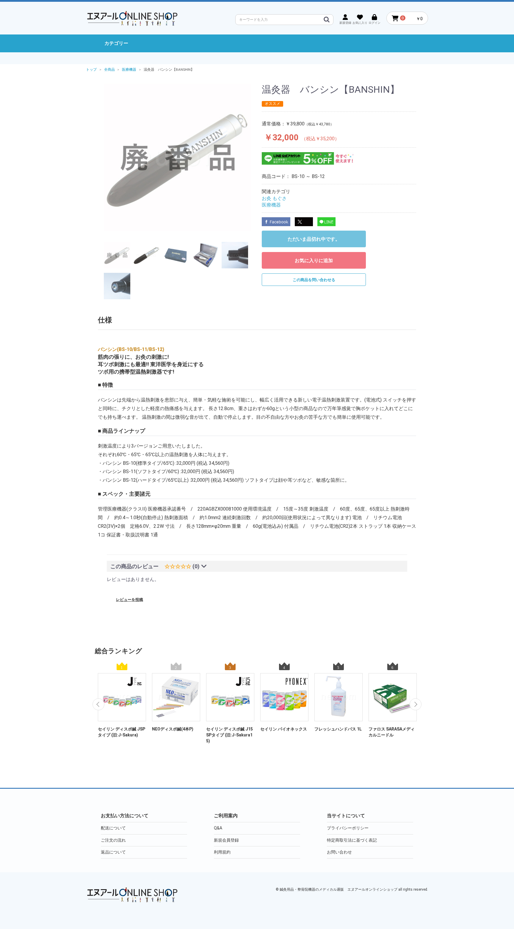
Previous (98, 704)
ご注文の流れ (113, 840)
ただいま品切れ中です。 (314, 239)
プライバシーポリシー (348, 828)
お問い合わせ (339, 852)
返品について (113, 852)
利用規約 (222, 852)
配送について (113, 828)
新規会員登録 (226, 840)
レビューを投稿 (129, 599)
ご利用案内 (226, 815)
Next (415, 704)
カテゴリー (116, 43)
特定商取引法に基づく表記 (352, 840)
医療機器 (271, 205)
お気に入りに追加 (314, 260)
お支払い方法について (124, 815)
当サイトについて (346, 815)
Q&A (218, 828)
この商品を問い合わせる (314, 280)
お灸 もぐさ (274, 198)
